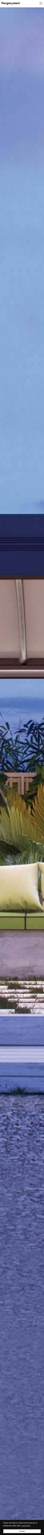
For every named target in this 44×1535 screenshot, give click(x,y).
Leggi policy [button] (25, 1526)
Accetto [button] (22, 1531)
